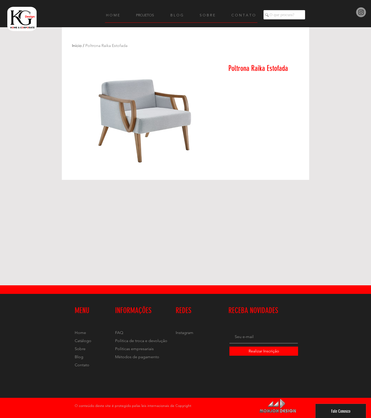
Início (77, 45)
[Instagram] (361, 12)
